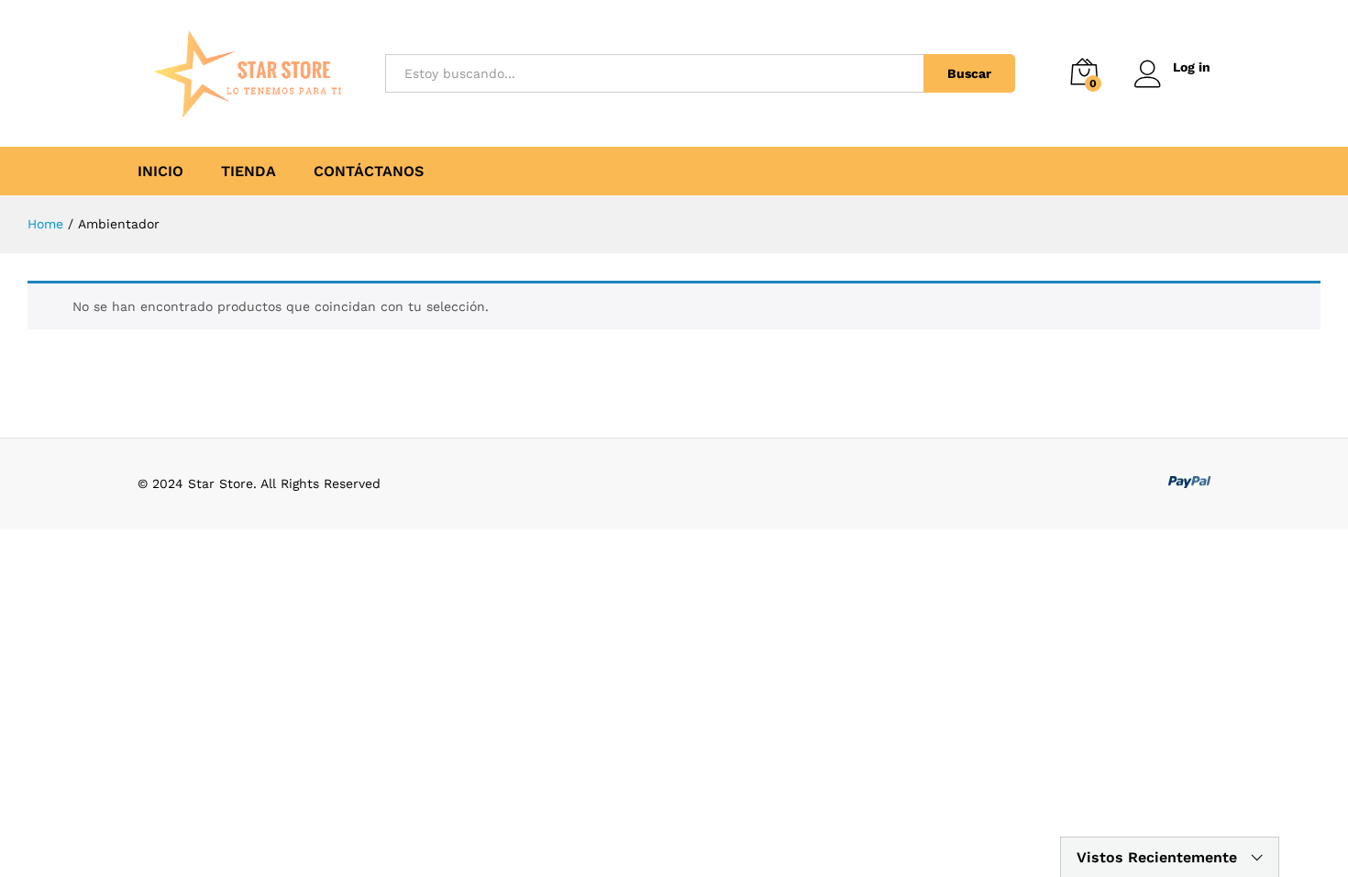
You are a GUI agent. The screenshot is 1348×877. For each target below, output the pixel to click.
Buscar (969, 73)
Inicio (160, 171)
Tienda (248, 171)
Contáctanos (369, 171)
